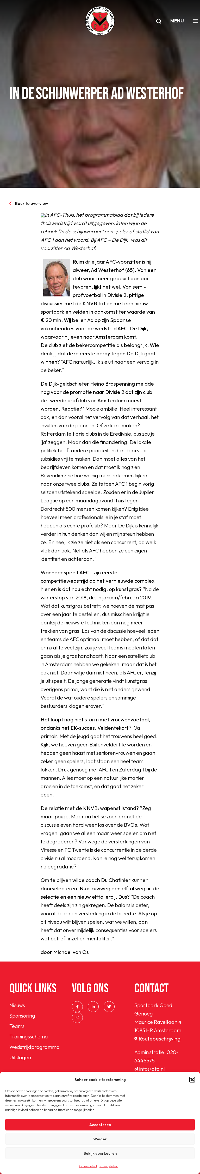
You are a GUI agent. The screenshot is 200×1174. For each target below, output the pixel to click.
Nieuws (17, 1005)
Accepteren (100, 1124)
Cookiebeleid (88, 1166)
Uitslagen (20, 1057)
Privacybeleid (108, 1166)
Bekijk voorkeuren (100, 1153)
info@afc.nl (152, 1069)
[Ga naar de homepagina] (100, 20)
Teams (16, 1026)
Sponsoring (22, 1015)
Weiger (100, 1138)
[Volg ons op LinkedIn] (93, 1006)
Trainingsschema (28, 1036)
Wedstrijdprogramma (34, 1047)
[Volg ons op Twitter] (109, 1006)
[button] (192, 1079)
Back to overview (31, 203)
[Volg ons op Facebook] (77, 1006)
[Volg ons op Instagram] (77, 1017)
